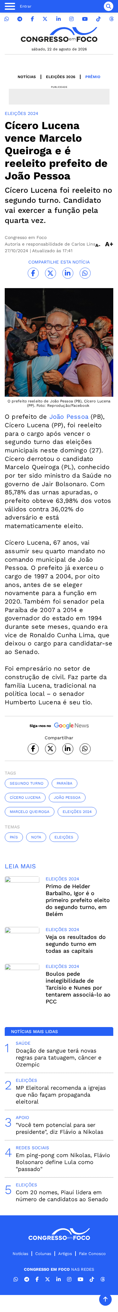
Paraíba (64, 783)
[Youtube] (85, 19)
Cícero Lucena (25, 797)
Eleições (63, 837)
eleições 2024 (77, 811)
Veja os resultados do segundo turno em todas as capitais (76, 944)
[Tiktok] (98, 19)
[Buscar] (108, 6)
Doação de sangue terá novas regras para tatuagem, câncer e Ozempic (58, 1057)
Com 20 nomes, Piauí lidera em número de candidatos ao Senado (62, 1195)
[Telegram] (19, 19)
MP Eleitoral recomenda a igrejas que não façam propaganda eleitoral (61, 1094)
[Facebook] (32, 19)
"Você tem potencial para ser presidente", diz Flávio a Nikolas (59, 1128)
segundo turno (26, 783)
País (14, 837)
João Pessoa (68, 416)
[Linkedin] (58, 19)
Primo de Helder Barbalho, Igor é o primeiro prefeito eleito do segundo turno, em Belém (78, 900)
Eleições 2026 (60, 77)
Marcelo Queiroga (29, 811)
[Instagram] (71, 19)
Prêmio (92, 77)
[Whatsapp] (6, 19)
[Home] (59, 34)
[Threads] (111, 19)
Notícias (27, 77)
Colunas (43, 1253)
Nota (36, 837)
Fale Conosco (92, 1253)
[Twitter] (45, 19)
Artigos (65, 1253)
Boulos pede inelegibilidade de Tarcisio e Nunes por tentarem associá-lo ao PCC (78, 987)
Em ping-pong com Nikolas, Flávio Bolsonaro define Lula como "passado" (63, 1162)
